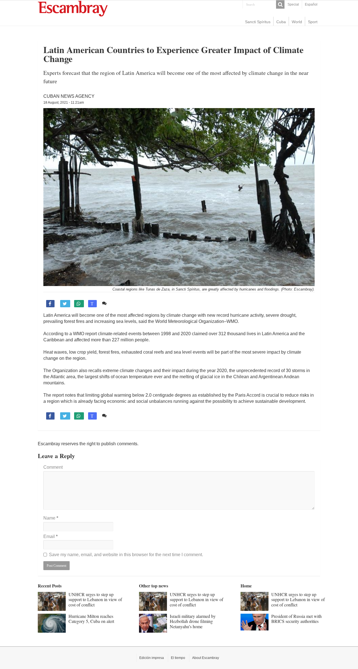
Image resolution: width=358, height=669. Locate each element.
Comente (118, 303)
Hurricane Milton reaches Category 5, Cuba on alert (91, 618)
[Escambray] (73, 8)
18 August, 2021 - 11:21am (63, 102)
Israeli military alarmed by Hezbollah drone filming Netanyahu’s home (193, 621)
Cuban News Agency (69, 96)
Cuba (281, 22)
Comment (53, 467)
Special (293, 4)
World (297, 22)
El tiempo (178, 658)
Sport (312, 22)
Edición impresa (151, 658)
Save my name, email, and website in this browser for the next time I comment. (126, 554)
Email (50, 536)
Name (50, 518)
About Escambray (205, 658)
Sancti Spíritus (257, 22)
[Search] (280, 4)
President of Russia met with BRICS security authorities (296, 618)
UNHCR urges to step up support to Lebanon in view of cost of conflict (95, 599)
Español (311, 4)
